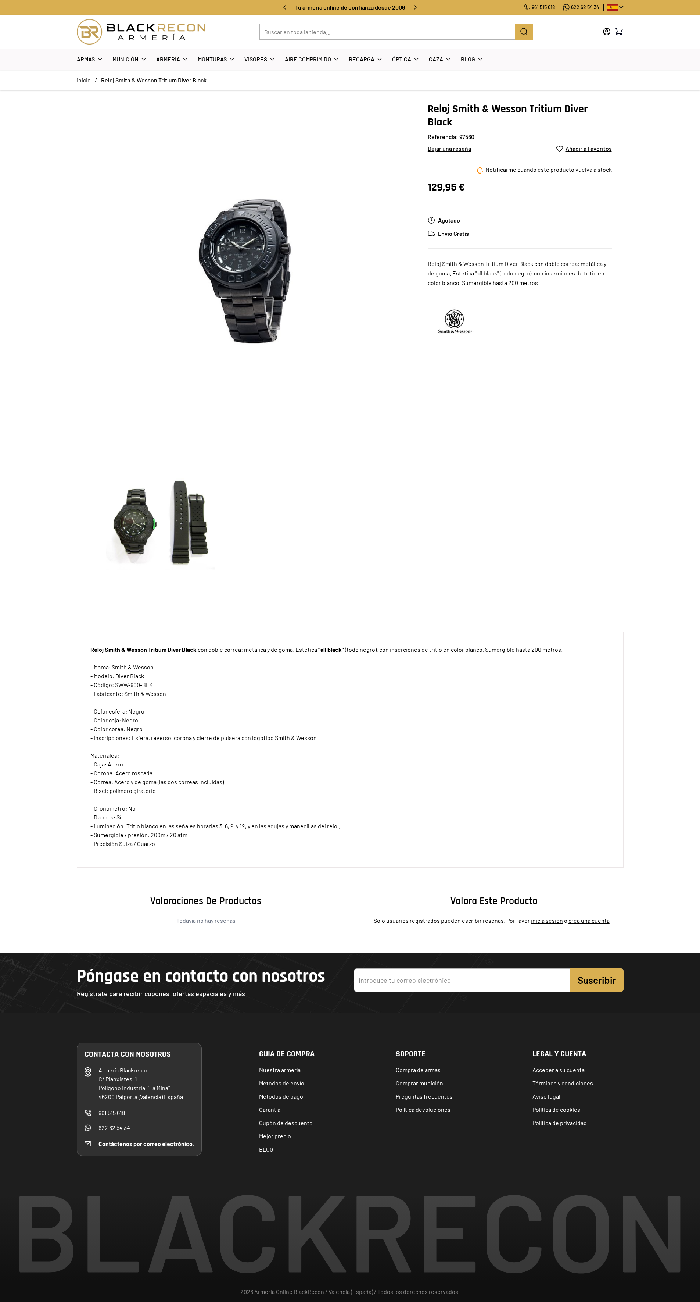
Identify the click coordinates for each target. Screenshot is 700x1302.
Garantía (269, 1109)
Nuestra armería (280, 1069)
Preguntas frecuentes (424, 1096)
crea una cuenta (589, 920)
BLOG (266, 1149)
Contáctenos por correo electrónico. (146, 1143)
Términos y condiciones (562, 1082)
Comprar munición (419, 1082)
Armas (86, 59)
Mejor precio (275, 1135)
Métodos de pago (281, 1096)
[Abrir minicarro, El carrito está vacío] (619, 32)
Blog (468, 59)
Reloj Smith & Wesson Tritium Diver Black (154, 80)
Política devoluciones (423, 1109)
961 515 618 (543, 7)
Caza (436, 59)
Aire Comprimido (308, 59)
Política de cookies (556, 1109)
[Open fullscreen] (245, 270)
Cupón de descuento (286, 1122)
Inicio (84, 80)
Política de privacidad (559, 1122)
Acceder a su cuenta (558, 1069)
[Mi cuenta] (607, 31)
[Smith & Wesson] (455, 321)
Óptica (401, 59)
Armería (168, 59)
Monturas (212, 59)
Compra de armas (418, 1069)
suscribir (597, 980)
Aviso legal (546, 1096)
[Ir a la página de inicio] (141, 32)
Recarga (361, 59)
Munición (125, 59)
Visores (255, 59)
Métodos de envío (281, 1082)
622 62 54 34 (585, 7)
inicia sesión (547, 920)
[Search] (524, 32)
